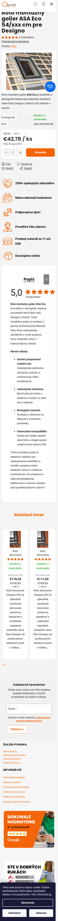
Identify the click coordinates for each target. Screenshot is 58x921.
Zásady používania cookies (16, 801)
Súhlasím (41, 913)
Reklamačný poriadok (14, 796)
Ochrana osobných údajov (16, 787)
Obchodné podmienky (14, 777)
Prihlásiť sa (17, 729)
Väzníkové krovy (11, 763)
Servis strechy (10, 751)
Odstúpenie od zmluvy (14, 792)
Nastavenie (27, 902)
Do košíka (40, 152)
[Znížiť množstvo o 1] (5, 152)
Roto (14, 46)
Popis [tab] (29, 279)
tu (50, 894)
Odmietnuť (14, 913)
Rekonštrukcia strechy (14, 755)
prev (3, 560)
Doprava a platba (11, 782)
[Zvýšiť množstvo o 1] (20, 152)
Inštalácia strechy (12, 759)
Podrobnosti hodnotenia (15, 41)
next (54, 560)
